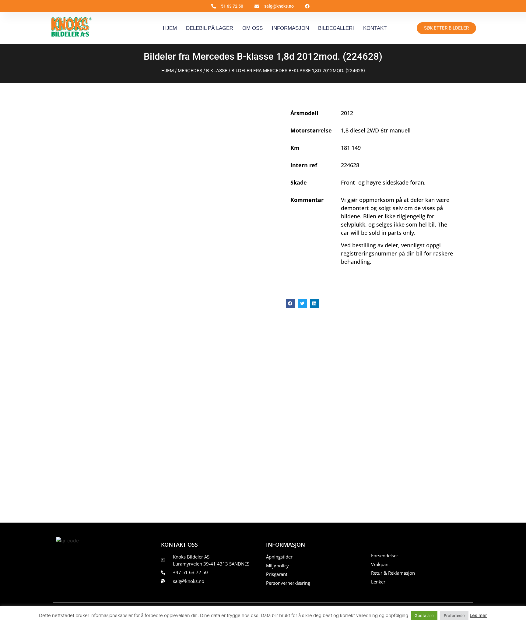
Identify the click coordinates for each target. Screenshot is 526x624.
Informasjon (290, 28)
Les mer (478, 615)
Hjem (170, 28)
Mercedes (190, 70)
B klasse (216, 70)
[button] (290, 303)
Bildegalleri (336, 28)
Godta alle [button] (424, 615)
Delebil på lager (209, 28)
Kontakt (375, 28)
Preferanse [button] (454, 615)
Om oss (252, 28)
